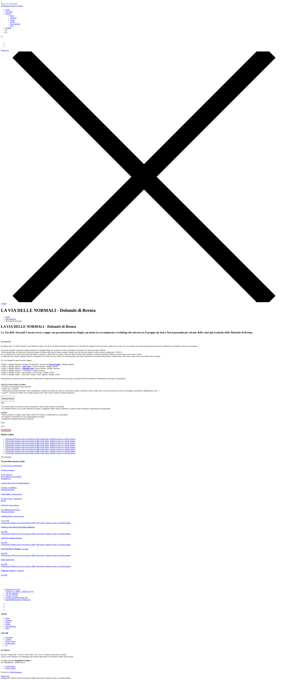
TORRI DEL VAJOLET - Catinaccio (12, 571)
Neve (12, 26)
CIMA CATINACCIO (7, 560)
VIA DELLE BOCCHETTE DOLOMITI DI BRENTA (15, 483)
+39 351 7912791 (11, 596)
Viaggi (12, 20)
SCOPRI (4, 532)
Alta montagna (15, 24)
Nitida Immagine (16, 672)
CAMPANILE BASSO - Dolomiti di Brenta (12, 516)
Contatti (8, 28)
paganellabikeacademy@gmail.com (18, 600)
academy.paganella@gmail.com (16, 598)
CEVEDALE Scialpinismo (8, 470)
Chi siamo (9, 12)
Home (7, 10)
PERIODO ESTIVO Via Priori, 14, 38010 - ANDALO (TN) (19, 590)
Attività (8, 14)
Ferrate (12, 22)
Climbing (13, 18)
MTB (12, 16)
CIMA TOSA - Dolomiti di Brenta (10, 505)
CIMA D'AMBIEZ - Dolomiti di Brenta (11, 494)
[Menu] (2, 36)
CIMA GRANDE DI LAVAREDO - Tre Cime (14, 549)
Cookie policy (10, 643)
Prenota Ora (5, 676)
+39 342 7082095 (11, 594)
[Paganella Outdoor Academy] (12, 6)
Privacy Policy (10, 641)
